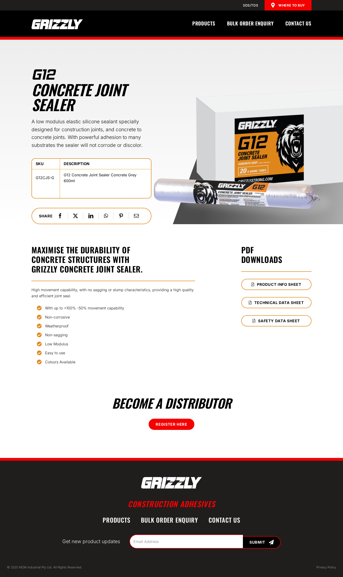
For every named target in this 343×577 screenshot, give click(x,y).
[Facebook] (60, 215)
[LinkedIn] (91, 215)
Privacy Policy (326, 567)
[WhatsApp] (106, 215)
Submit (257, 542)
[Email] (136, 215)
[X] (75, 215)
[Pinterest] (121, 215)
